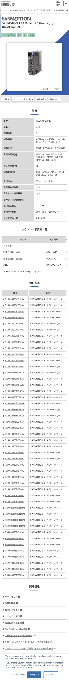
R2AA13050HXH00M (14, 471)
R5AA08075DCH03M (14, 532)
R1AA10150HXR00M (14, 367)
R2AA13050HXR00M (14, 477)
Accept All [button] (34, 674)
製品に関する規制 (13, 623)
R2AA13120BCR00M (14, 489)
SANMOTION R (46, 10)
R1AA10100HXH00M (14, 336)
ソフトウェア (11, 597)
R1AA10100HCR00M (14, 330)
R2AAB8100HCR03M (15, 514)
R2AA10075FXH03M (14, 422)
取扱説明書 (10, 603)
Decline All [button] (51, 674)
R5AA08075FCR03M (14, 563)
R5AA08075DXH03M (14, 545)
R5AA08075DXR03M (14, 551)
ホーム (5, 10)
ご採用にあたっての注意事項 (18, 636)
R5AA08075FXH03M (14, 569)
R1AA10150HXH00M (14, 360)
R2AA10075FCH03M (14, 410)
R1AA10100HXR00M (14, 342)
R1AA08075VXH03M (14, 311)
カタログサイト (12, 610)
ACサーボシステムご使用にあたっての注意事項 (27, 642)
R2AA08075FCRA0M (15, 385)
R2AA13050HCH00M (14, 459)
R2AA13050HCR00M (14, 465)
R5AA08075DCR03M (14, 538)
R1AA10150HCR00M (14, 354)
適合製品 (40, 99)
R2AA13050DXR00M (14, 453)
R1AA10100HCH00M (14, 324)
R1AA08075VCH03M (14, 299)
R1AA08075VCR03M (14, 305)
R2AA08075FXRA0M (15, 403)
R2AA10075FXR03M (14, 428)
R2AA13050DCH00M (14, 434)
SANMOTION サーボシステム (24, 10)
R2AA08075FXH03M (14, 391)
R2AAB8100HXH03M (15, 520)
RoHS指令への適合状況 (16, 629)
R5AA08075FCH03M (14, 557)
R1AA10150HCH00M (14, 348)
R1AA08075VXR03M (14, 317)
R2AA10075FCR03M (14, 416)
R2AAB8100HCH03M (15, 508)
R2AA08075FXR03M (14, 397)
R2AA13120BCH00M (14, 483)
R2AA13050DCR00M (14, 440)
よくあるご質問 (12, 616)
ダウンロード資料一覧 (22, 99)
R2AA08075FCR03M (14, 379)
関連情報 (53, 99)
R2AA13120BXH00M (14, 496)
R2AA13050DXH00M (14, 446)
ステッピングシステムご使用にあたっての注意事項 (29, 648)
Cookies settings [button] (18, 674)
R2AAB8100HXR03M (15, 526)
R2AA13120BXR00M (14, 502)
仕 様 (5, 99)
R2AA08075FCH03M (14, 373)
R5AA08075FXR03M (14, 575)
